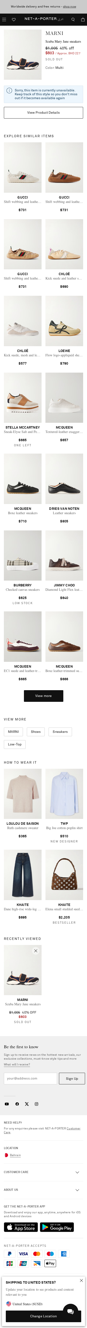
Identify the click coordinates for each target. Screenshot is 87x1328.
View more (43, 696)
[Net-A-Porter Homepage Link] (43, 19)
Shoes (36, 732)
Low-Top (15, 744)
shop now (69, 6)
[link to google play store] (57, 1227)
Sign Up (72, 1078)
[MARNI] (23, 55)
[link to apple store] (21, 1227)
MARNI (54, 33)
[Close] (81, 1280)
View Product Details (43, 112)
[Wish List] (14, 20)
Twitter (27, 1104)
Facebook (17, 1104)
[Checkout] (81, 20)
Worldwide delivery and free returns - (43, 6)
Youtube (6, 1104)
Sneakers (60, 732)
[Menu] (4, 20)
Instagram (36, 1104)
